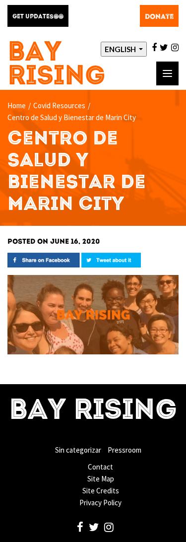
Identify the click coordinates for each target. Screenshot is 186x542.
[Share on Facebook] (43, 259)
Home (16, 105)
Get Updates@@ (37, 17)
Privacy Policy (100, 502)
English (121, 49)
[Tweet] (111, 259)
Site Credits (100, 490)
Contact (100, 467)
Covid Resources (59, 105)
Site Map (100, 478)
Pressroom (124, 450)
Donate (159, 16)
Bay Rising (56, 65)
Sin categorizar (78, 450)
